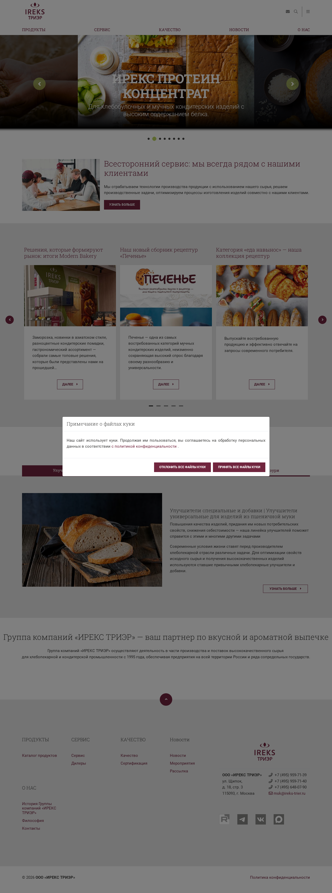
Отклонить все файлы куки (182, 467)
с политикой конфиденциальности (144, 446)
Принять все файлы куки (239, 467)
